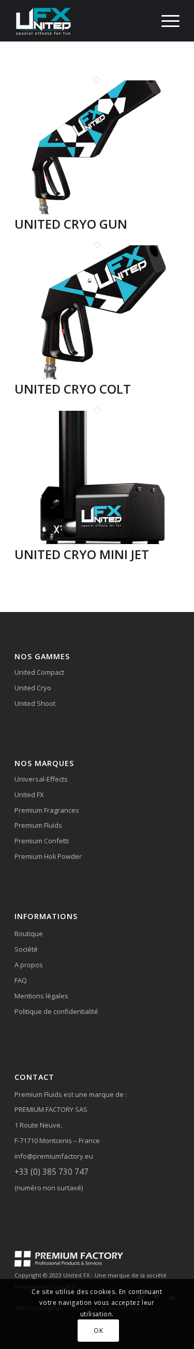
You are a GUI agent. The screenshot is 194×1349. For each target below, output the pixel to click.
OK (98, 1330)
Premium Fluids (38, 825)
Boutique (28, 933)
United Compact (39, 672)
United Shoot (34, 703)
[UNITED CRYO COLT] (97, 376)
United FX (29, 794)
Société (26, 949)
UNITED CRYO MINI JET (81, 554)
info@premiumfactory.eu (53, 1156)
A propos (28, 964)
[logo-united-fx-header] (80, 20)
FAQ (20, 980)
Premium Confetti (41, 840)
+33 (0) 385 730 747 (51, 1171)
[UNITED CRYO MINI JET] (97, 541)
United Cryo (32, 687)
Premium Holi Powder (48, 856)
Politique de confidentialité (56, 1011)
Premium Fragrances (46, 810)
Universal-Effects (41, 779)
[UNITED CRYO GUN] (97, 211)
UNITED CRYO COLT (72, 388)
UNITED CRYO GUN (70, 223)
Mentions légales (41, 995)
